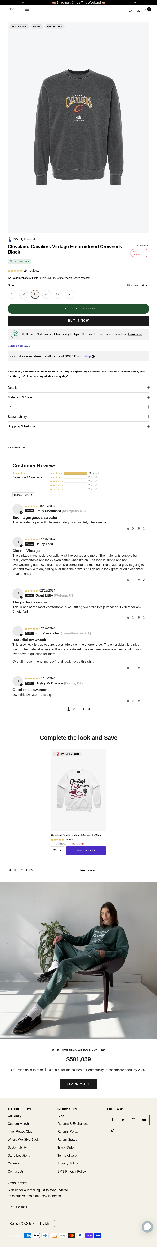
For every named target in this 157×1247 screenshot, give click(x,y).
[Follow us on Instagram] (133, 1120)
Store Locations (19, 1155)
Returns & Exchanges (73, 1123)
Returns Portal (67, 1131)
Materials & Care (20, 397)
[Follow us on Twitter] (123, 1120)
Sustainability (17, 417)
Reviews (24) (17, 447)
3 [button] (78, 709)
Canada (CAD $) (20, 1223)
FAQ (60, 1116)
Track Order (66, 1147)
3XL (69, 294)
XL (46, 294)
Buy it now (78, 320)
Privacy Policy (67, 1163)
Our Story (15, 1116)
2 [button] (74, 709)
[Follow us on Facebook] (112, 1120)
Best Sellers (54, 27)
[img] (32, 506)
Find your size (137, 285)
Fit (9, 407)
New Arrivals (19, 27)
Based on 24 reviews (27, 477)
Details (13, 388)
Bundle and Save (19, 345)
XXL (58, 294)
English (44, 1223)
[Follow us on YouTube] (144, 1120)
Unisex (36, 27)
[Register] (64, 1207)
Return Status (67, 1139)
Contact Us (16, 1171)
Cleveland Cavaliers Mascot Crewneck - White (76, 835)
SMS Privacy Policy (71, 1171)
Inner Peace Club (20, 1131)
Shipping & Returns (21, 426)
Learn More (78, 1084)
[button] (56, 473)
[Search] (130, 10)
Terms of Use (67, 1155)
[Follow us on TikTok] (112, 1130)
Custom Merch (18, 1123)
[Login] (138, 10)
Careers (13, 1163)
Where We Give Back (23, 1139)
